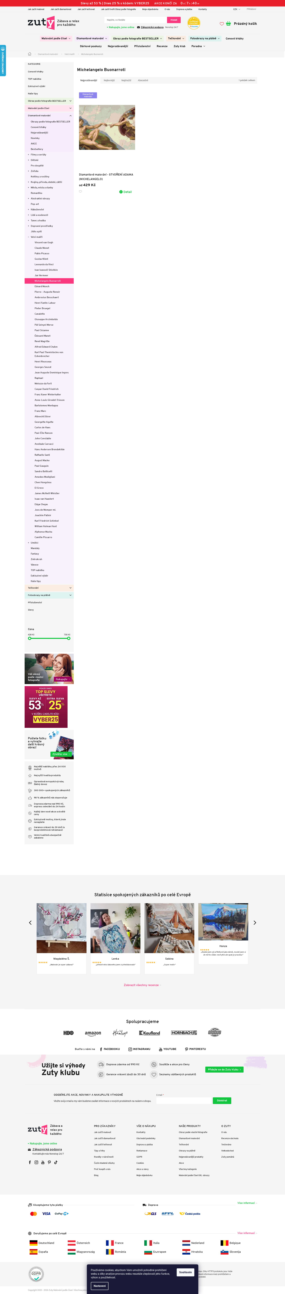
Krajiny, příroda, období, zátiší (46, 182)
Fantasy (35, 553)
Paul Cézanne (42, 330)
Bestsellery (37, 149)
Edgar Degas (41, 504)
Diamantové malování (39, 115)
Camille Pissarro (43, 537)
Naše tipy (33, 93)
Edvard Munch (42, 286)
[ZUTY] (49, 1130)
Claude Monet (42, 247)
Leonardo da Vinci (44, 264)
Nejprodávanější (39, 132)
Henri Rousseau (43, 361)
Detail (127, 192)
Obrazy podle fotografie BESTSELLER (50, 121)
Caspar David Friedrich (47, 388)
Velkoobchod (227, 1150)
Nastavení (100, 1286)
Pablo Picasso (42, 253)
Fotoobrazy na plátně (39, 595)
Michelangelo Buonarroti (48, 280)
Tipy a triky (99, 1150)
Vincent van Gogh (44, 242)
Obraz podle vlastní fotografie (193, 1132)
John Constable (43, 438)
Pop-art (35, 203)
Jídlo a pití (36, 231)
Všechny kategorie (188, 1169)
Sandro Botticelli (43, 471)
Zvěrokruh (36, 559)
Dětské (34, 160)
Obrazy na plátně (187, 1150)
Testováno (226, 1144)
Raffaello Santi (42, 454)
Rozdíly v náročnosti (103, 1156)
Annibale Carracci (44, 443)
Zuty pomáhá (227, 1156)
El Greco (39, 487)
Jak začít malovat (36, 9)
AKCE (34, 143)
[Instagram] (36, 1162)
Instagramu (141, 1049)
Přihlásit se (222, 1100)
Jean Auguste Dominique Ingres (52, 372)
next (254, 923)
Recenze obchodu (229, 1138)
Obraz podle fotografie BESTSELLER (47, 101)
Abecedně (143, 80)
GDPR (139, 1156)
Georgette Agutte (44, 421)
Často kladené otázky (104, 1163)
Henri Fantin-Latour (45, 302)
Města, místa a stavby (42, 187)
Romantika (36, 192)
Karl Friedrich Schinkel (47, 520)
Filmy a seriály (38, 154)
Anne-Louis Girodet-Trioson (50, 399)
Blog (96, 1175)
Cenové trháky (35, 72)
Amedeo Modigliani (45, 476)
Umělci (34, 542)
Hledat (174, 19)
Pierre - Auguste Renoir (47, 291)
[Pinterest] (49, 1162)
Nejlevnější (109, 80)
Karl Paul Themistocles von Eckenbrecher (49, 354)
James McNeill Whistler (47, 493)
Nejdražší (126, 80)
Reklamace (141, 1150)
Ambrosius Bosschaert (47, 297)
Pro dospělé (37, 165)
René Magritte (42, 341)
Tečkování (33, 588)
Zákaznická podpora (152, 27)
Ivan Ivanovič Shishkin (46, 269)
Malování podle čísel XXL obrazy (194, 1175)
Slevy (31, 610)
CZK (235, 9)
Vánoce (34, 564)
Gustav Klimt (41, 258)
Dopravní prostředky (42, 225)
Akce (181, 1163)
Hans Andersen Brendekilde (50, 449)
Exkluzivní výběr (36, 86)
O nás (167, 9)
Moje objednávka (150, 9)
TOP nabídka (34, 79)
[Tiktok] (56, 1162)
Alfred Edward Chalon (46, 346)
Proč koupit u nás (102, 1169)
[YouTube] (43, 1162)
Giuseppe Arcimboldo (46, 319)
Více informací (246, 1203)
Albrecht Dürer (43, 416)
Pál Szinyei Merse (44, 324)
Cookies (140, 1163)
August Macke (42, 460)
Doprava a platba (184, 9)
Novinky (35, 138)
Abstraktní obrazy (40, 198)
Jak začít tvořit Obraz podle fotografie (118, 9)
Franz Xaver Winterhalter (48, 394)
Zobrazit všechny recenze (141, 985)
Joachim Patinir (43, 515)
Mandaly (35, 548)
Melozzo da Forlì (43, 383)
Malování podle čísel (38, 108)
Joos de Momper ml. (45, 509)
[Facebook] (30, 1162)
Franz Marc (40, 410)
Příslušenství (35, 602)
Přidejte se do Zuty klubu (223, 1069)
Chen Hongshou (43, 482)
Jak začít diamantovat (61, 9)
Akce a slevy (142, 1169)
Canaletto (40, 313)
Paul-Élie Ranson (44, 432)
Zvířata (34, 171)
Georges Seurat (43, 367)
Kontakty (202, 9)
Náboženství (37, 209)
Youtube (169, 1049)
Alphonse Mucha (43, 531)
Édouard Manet (42, 335)
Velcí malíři (37, 236)
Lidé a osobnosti (39, 214)
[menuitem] (56, 38)
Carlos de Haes (42, 427)
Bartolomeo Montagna (46, 405)
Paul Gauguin (42, 465)
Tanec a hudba (38, 220)
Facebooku (112, 1049)
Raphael (39, 377)
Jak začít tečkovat (86, 9)
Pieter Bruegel (42, 308)
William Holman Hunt (46, 526)
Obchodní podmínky (145, 1138)
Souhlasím (185, 1272)
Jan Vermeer (41, 275)
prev (31, 923)
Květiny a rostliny (40, 176)
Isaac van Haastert (44, 498)
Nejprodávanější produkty (191, 1156)
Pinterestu (197, 1049)
